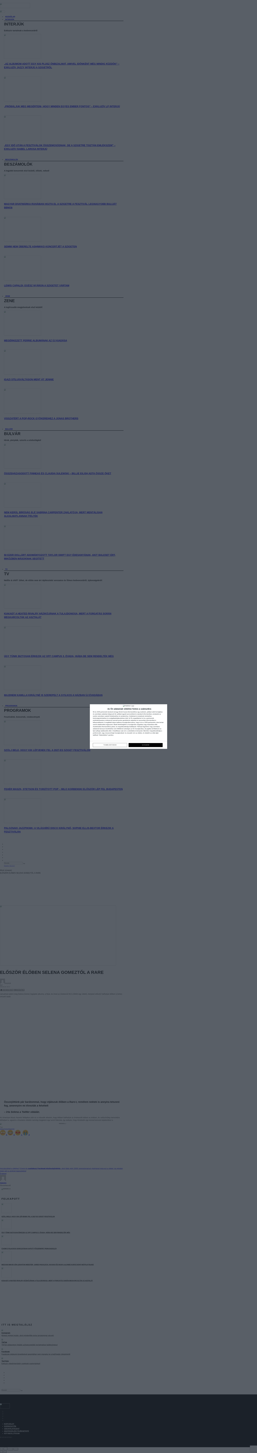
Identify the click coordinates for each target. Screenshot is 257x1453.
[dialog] (128, 726)
